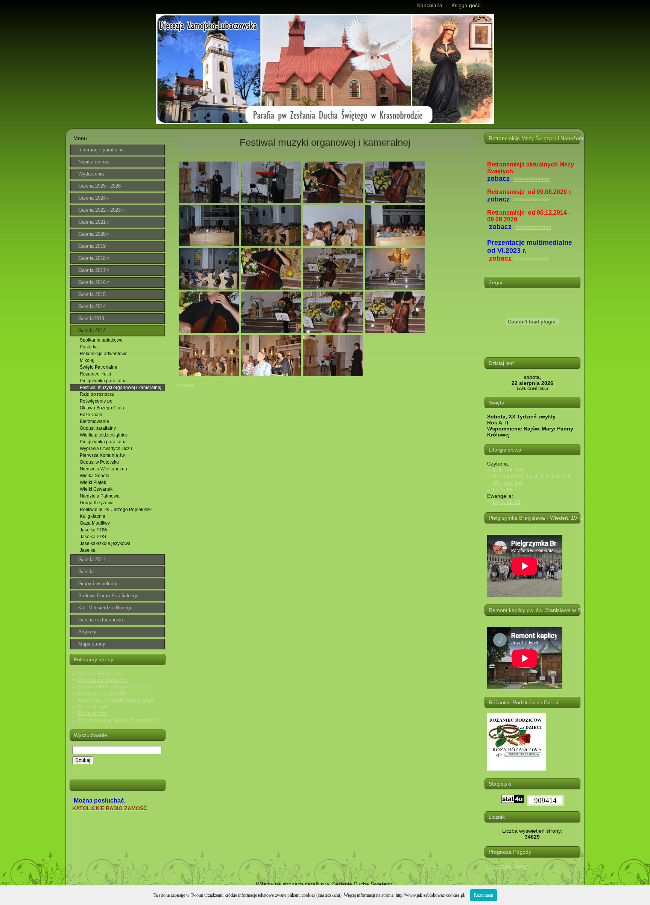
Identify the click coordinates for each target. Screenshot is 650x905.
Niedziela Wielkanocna (103, 469)
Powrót (185, 385)
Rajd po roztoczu (97, 394)
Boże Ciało (91, 414)
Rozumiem (483, 895)
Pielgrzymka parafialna (103, 380)
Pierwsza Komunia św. (103, 455)
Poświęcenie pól (97, 401)
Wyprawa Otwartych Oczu (106, 448)
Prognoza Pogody (508, 866)
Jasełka (88, 550)
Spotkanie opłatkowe (101, 340)
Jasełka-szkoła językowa (105, 543)
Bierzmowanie (94, 421)
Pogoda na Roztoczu (103, 680)
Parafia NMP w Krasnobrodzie (113, 687)
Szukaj (82, 760)
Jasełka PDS (93, 536)
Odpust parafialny (98, 428)
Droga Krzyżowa (97, 502)
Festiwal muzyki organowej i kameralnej (120, 387)
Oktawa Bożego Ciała (102, 408)
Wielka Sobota (94, 475)
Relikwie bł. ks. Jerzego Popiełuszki (116, 509)
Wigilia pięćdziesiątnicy (104, 435)
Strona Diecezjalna (100, 673)
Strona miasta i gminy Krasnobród (118, 720)
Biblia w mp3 (93, 707)
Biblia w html (93, 713)
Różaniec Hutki (95, 374)
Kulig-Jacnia (92, 516)
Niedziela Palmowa (100, 496)
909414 (545, 800)
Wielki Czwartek (96, 489)
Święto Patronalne (98, 367)
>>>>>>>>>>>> (531, 179)
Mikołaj (87, 360)
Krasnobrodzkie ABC (102, 693)
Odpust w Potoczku (99, 462)
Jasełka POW (93, 530)
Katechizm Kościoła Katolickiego (116, 700)
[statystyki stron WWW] (512, 801)
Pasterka (89, 346)
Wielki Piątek (93, 482)
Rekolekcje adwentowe (104, 353)
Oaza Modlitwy (95, 523)
